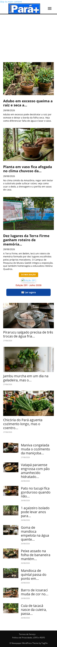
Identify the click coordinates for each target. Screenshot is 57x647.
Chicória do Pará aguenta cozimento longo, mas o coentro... (22, 424)
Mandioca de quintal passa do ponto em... (33, 574)
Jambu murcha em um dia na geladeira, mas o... (25, 378)
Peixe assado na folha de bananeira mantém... (35, 555)
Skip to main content (11, 1)
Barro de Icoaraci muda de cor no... (34, 592)
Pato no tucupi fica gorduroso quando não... (36, 492)
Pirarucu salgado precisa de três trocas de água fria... (28, 334)
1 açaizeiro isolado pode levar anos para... (35, 512)
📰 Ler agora (28, 292)
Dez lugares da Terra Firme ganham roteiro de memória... (26, 239)
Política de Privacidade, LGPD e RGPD (28, 637)
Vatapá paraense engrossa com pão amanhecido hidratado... (35, 471)
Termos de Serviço (27, 634)
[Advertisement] (28, 36)
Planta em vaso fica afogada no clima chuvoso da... (27, 168)
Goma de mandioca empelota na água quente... (35, 533)
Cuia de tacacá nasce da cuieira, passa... (34, 609)
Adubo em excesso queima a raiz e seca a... (28, 102)
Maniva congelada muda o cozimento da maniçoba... (35, 449)
